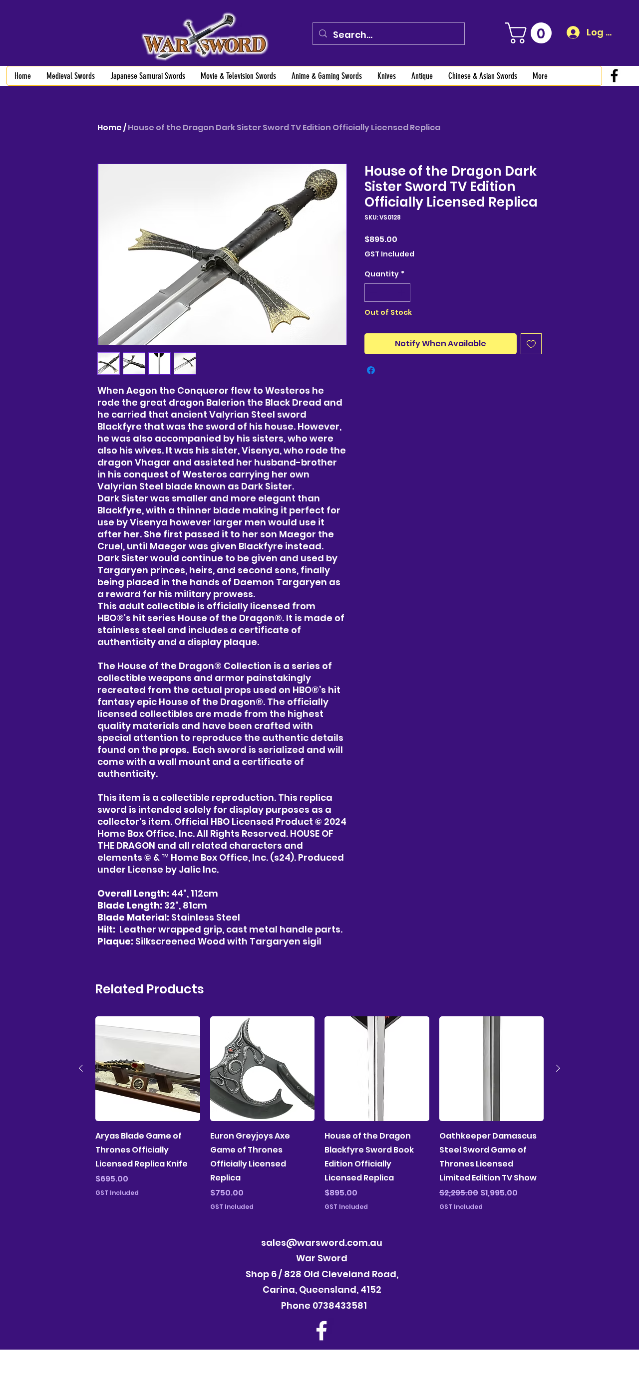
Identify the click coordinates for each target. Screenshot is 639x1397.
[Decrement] (372, 292)
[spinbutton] (387, 292)
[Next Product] (558, 1068)
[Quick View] (147, 1068)
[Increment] (402, 292)
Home (109, 127)
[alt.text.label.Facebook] (614, 75)
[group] (319, 1113)
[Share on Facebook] (371, 370)
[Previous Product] (81, 1068)
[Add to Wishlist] (531, 343)
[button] (531, 32)
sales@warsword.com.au (321, 1242)
